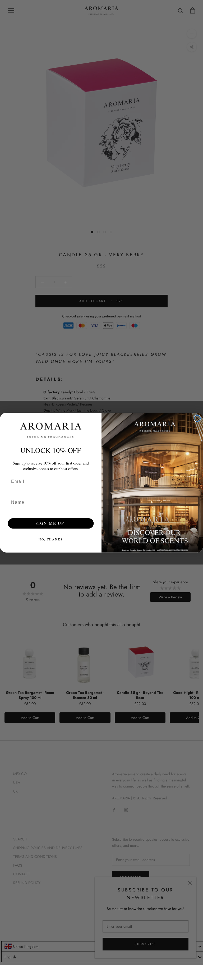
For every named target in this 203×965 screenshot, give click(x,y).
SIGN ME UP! (50, 523)
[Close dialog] (197, 418)
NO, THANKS (51, 539)
